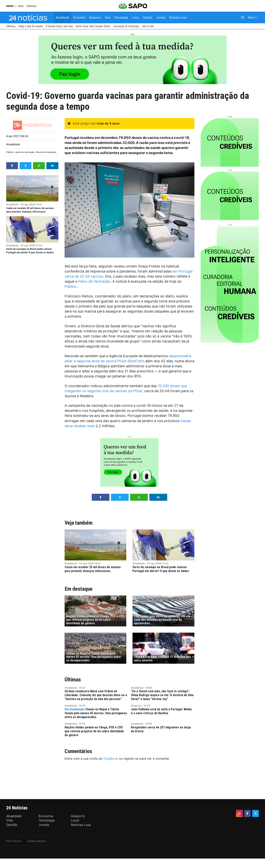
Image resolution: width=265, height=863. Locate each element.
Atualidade (13, 144)
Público (10, 152)
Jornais (31, 6)
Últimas (73, 679)
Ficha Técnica (14, 840)
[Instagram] (239, 813)
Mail (21, 6)
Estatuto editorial (36, 840)
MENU (10, 6)
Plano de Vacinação (94, 281)
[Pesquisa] (242, 17)
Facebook (111, 758)
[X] (255, 813)
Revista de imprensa (46, 152)
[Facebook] (247, 813)
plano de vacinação (25, 152)
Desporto (136, 705)
